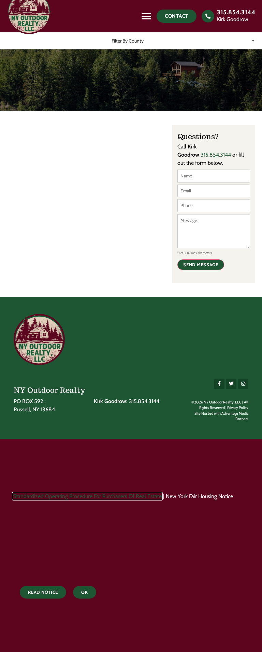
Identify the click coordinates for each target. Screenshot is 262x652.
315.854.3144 (236, 12)
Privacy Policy (237, 407)
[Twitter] (231, 384)
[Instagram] (243, 384)
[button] (146, 16)
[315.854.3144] (208, 16)
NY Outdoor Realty (49, 390)
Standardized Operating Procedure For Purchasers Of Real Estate (87, 496)
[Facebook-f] (219, 384)
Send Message (200, 264)
